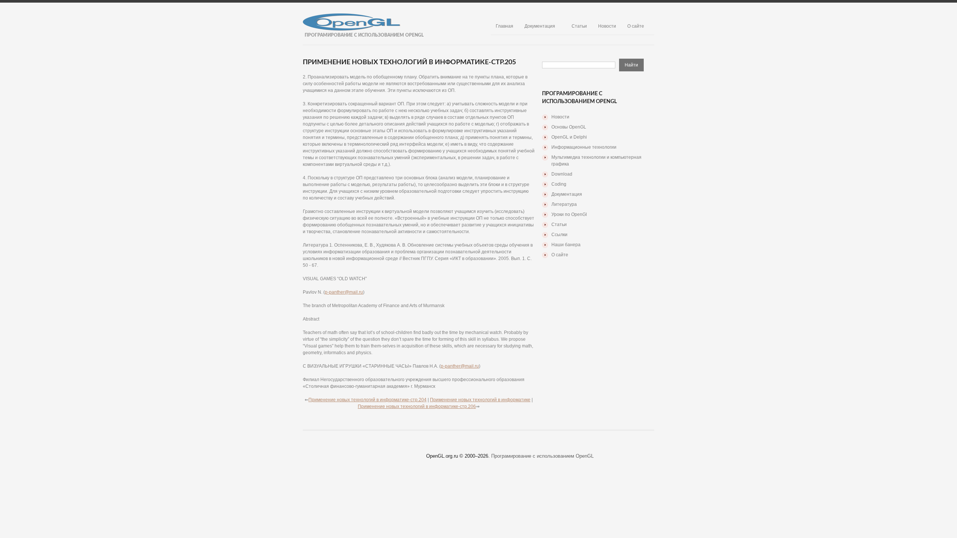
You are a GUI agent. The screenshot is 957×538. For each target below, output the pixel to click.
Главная (504, 26)
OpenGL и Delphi (569, 137)
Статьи (579, 26)
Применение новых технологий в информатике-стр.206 (417, 406)
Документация (539, 26)
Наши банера (566, 244)
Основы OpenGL (568, 127)
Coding (558, 184)
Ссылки (559, 234)
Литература (564, 204)
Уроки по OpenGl (569, 214)
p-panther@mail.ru (344, 292)
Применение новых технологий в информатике (480, 399)
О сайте (635, 26)
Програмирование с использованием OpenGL (542, 456)
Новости (607, 26)
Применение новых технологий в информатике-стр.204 (367, 399)
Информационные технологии (583, 147)
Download (561, 174)
